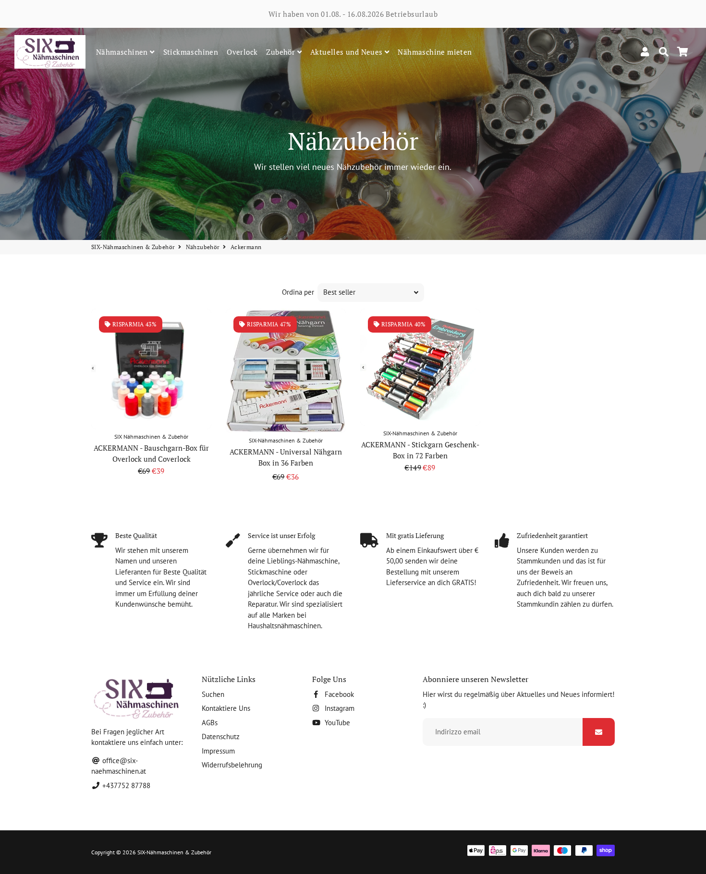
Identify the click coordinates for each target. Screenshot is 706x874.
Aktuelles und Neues (347, 52)
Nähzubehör (203, 247)
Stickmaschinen (191, 52)
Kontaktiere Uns (226, 708)
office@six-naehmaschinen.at (118, 766)
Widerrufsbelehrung (232, 764)
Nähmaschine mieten (435, 52)
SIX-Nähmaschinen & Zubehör (133, 247)
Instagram (338, 708)
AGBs (210, 722)
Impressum (218, 750)
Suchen (213, 694)
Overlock (242, 52)
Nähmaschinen (123, 52)
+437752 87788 (125, 785)
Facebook (338, 694)
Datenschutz (221, 736)
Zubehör (281, 52)
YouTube (336, 722)
